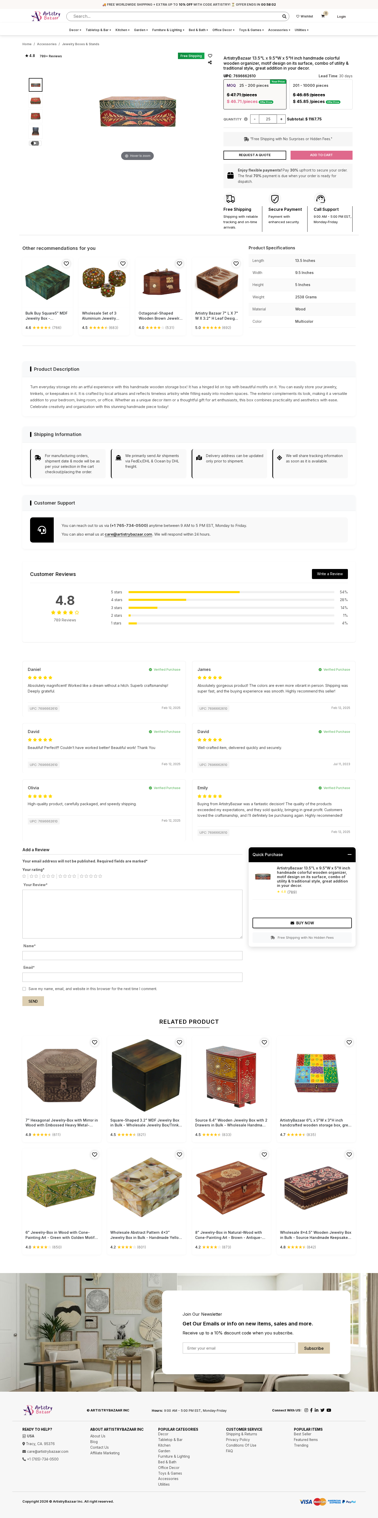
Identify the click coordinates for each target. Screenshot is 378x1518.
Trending (301, 1445)
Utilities (302, 30)
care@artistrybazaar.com (128, 534)
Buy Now (305, 923)
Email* (29, 967)
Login (341, 16)
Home (27, 44)
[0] (323, 16)
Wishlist (307, 16)
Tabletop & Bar (98, 30)
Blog (94, 1442)
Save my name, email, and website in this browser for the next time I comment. (93, 989)
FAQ (229, 1451)
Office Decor (223, 30)
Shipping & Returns (241, 1434)
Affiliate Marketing (105, 1453)
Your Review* (35, 885)
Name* (29, 946)
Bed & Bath (198, 30)
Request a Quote (255, 155)
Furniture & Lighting (168, 30)
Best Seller (302, 1434)
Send (33, 1001)
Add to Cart (321, 155)
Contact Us (99, 1447)
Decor (75, 30)
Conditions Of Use (241, 1445)
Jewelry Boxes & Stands (80, 44)
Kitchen (122, 30)
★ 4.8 (30, 56)
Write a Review (330, 574)
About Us (97, 1436)
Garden (141, 30)
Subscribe (314, 1348)
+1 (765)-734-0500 (42, 1459)
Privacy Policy (238, 1440)
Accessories (279, 30)
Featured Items (306, 1440)
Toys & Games (251, 30)
